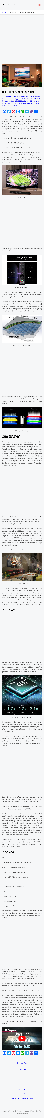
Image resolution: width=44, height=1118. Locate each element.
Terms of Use (22, 1093)
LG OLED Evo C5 (32, 101)
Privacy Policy (22, 1089)
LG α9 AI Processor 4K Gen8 (26, 103)
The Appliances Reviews (11, 5)
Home (4, 12)
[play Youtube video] (22, 1038)
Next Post (22, 1068)
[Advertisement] (22, 38)
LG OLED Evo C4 (20, 101)
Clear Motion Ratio (25, 98)
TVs (9, 12)
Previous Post (22, 1063)
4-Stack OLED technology (27, 96)
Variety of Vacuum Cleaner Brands (22, 1098)
